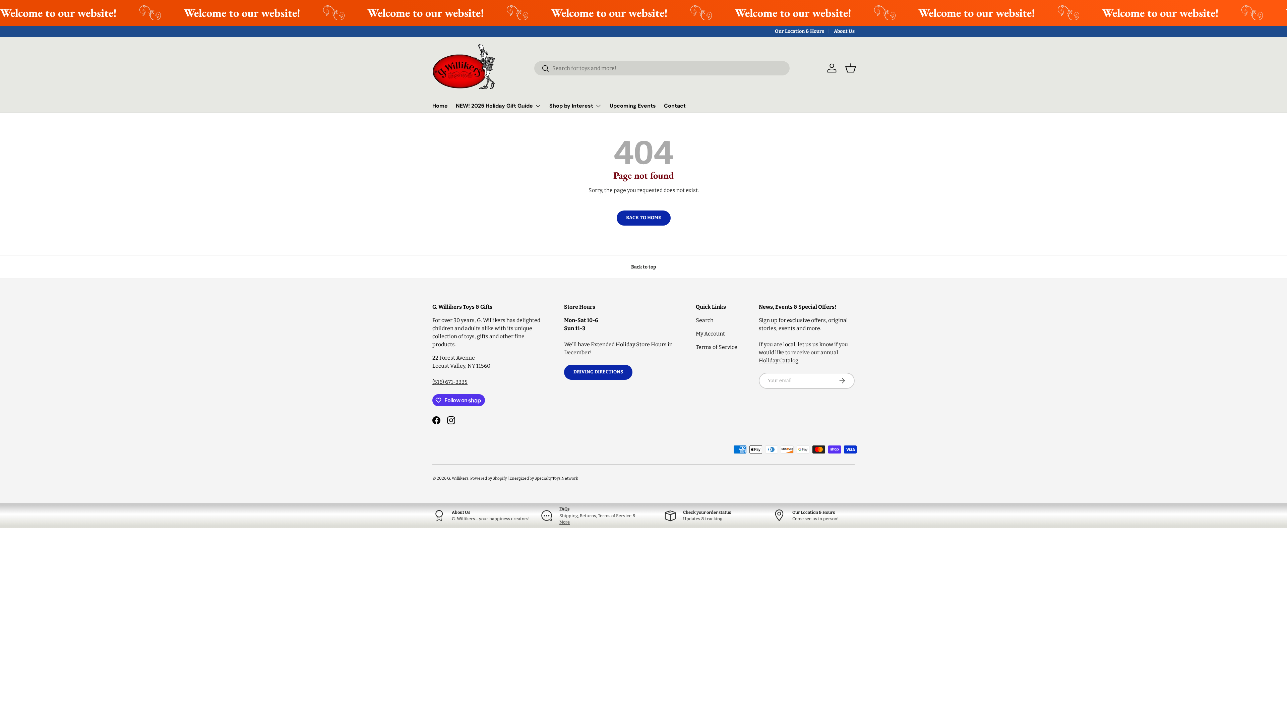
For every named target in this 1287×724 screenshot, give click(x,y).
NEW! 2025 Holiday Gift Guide (494, 105)
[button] (850, 68)
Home (440, 105)
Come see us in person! (815, 518)
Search (705, 320)
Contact (675, 105)
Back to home (643, 218)
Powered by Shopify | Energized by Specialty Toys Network (524, 478)
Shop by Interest (571, 105)
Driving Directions (598, 372)
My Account (710, 333)
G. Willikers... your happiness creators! (491, 518)
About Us (844, 31)
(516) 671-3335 (450, 382)
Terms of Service (716, 347)
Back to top (643, 267)
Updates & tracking (702, 518)
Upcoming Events (633, 105)
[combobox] (662, 68)
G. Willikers (458, 478)
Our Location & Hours (799, 31)
